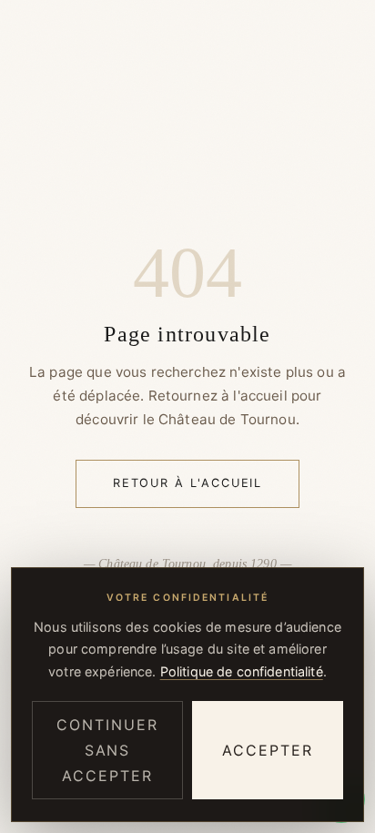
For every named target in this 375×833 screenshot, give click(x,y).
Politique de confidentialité (241, 671)
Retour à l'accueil (188, 483)
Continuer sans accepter (106, 750)
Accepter (267, 750)
